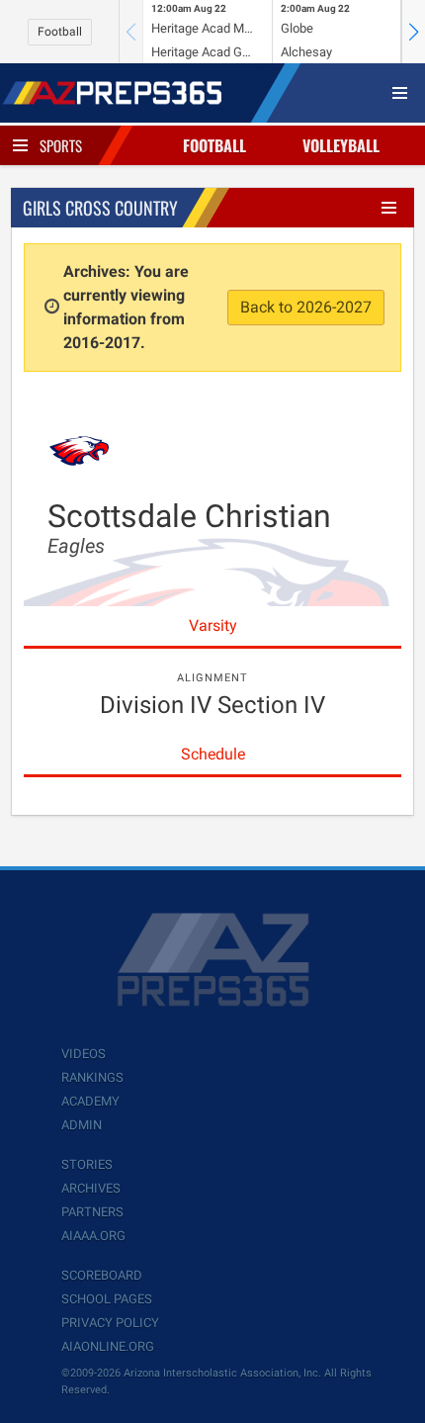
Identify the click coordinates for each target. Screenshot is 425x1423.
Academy (90, 1101)
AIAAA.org (93, 1235)
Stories (87, 1164)
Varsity (213, 625)
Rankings (92, 1077)
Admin (81, 1124)
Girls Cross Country (100, 208)
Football (60, 32)
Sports (61, 145)
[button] (413, 31)
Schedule (213, 754)
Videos (83, 1053)
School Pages (106, 1298)
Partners (92, 1211)
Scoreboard (101, 1275)
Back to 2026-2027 (306, 307)
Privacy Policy (110, 1322)
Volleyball (341, 145)
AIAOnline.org (107, 1346)
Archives (91, 1188)
